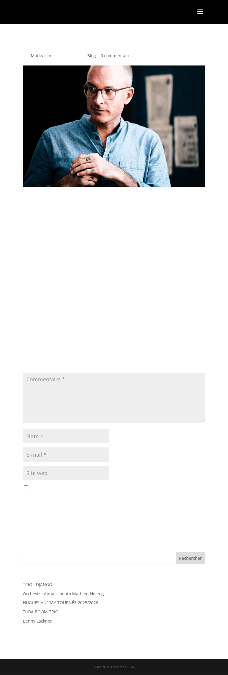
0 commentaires (117, 55)
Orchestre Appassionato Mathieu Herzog (63, 593)
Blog (91, 55)
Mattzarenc (42, 55)
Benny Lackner (37, 621)
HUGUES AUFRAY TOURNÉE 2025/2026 (60, 602)
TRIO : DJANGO (37, 584)
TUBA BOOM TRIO (40, 612)
